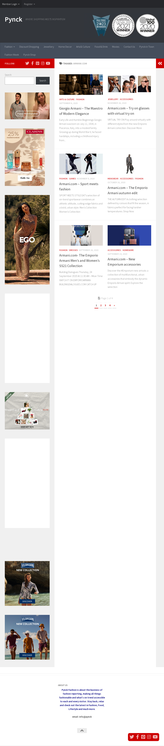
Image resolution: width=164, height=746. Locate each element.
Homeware (128, 250)
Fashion (8, 46)
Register (28, 4)
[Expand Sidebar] (160, 63)
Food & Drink (101, 46)
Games (72, 178)
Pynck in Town (146, 46)
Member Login (9, 4)
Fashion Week (12, 54)
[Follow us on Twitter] (27, 63)
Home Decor (65, 46)
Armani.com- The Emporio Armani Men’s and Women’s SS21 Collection (79, 260)
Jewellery (48, 46)
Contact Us (129, 46)
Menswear (113, 178)
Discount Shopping (29, 46)
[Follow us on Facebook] (32, 63)
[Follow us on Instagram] (43, 63)
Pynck (13, 19)
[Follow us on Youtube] (48, 63)
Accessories (126, 99)
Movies (115, 46)
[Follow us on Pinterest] (37, 63)
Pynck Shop (29, 54)
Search (8, 74)
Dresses (73, 250)
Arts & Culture (83, 46)
